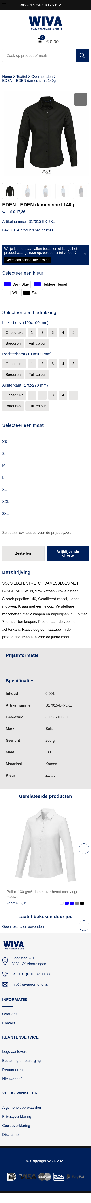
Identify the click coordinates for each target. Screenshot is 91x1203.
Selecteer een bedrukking (29, 312)
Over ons (9, 1014)
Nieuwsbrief (12, 1079)
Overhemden (42, 77)
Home (7, 77)
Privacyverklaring (16, 1116)
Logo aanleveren (15, 1051)
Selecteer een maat (23, 425)
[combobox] (39, 55)
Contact (8, 1023)
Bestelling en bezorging (21, 1061)
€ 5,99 (17, 903)
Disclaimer (11, 1134)
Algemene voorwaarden (21, 1107)
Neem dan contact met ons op (27, 260)
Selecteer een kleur (22, 272)
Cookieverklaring (16, 1126)
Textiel (21, 77)
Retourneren (12, 1070)
